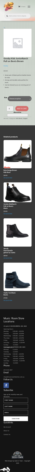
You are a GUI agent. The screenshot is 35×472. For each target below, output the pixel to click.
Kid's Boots (19, 118)
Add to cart (22, 108)
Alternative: (17, 112)
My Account (7, 427)
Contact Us (7, 434)
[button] (4, 27)
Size (5, 97)
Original (25, 118)
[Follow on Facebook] (6, 385)
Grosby (6, 66)
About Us (6, 431)
